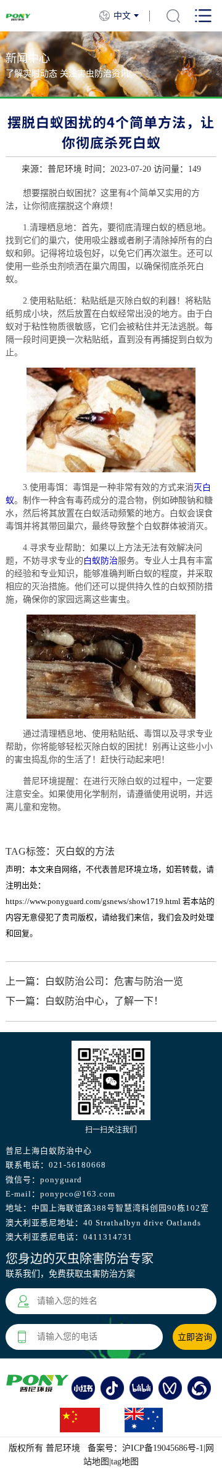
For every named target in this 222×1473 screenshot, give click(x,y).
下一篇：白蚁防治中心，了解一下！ (84, 1001)
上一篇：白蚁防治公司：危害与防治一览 (94, 981)
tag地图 (125, 1461)
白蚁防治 (100, 560)
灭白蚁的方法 (85, 851)
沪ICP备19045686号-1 (163, 1448)
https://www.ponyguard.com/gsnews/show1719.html (93, 901)
